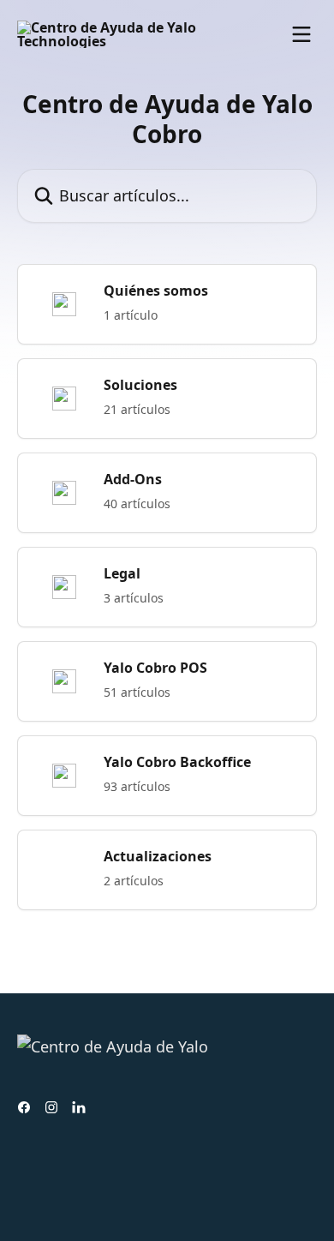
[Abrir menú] (301, 34)
